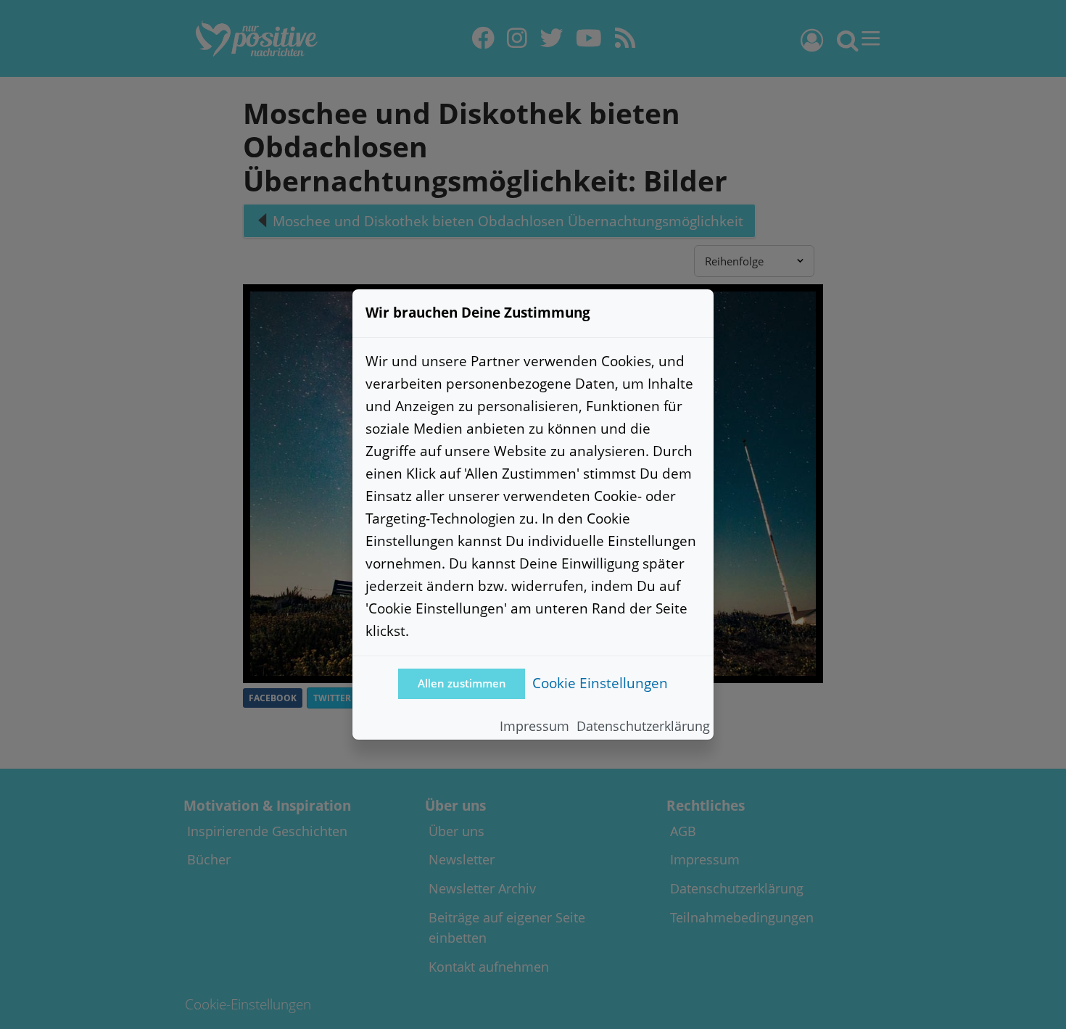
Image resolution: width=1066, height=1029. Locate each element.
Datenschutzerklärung (643, 726)
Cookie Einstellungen (600, 683)
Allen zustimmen (462, 683)
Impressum (534, 726)
